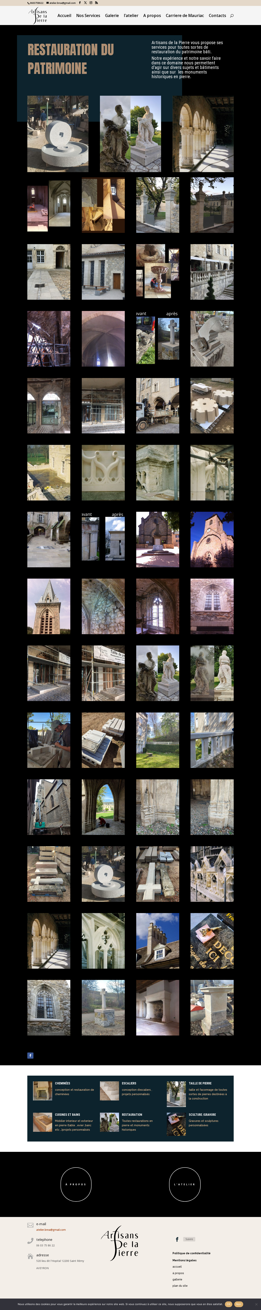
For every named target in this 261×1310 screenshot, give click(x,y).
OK (228, 1304)
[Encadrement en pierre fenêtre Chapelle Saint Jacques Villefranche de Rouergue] (157, 633)
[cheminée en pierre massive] (157, 1034)
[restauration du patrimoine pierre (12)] (48, 365)
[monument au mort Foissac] (211, 700)
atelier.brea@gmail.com (51, 1229)
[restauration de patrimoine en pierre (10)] (211, 834)
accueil (177, 1266)
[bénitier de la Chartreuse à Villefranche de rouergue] (157, 298)
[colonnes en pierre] (48, 967)
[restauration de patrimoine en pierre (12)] (48, 834)
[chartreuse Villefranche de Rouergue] (157, 232)
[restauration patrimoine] (211, 1034)
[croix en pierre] (48, 767)
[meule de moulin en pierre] (103, 901)
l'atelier (185, 1184)
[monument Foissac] (157, 700)
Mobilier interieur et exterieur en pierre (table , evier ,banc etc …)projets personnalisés (74, 1125)
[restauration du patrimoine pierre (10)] (48, 432)
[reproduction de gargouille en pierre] (211, 365)
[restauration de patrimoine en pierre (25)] (103, 633)
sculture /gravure (202, 1114)
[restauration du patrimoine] (57, 171)
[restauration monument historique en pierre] (211, 901)
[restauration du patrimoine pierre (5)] (157, 499)
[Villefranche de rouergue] (157, 432)
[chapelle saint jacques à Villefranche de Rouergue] (48, 232)
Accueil (64, 16)
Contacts (217, 16)
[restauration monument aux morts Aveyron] (157, 566)
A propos (152, 16)
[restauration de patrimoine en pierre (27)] (211, 566)
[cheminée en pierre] (157, 967)
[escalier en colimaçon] (103, 232)
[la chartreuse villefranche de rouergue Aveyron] (211, 232)
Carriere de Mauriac (185, 16)
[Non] (256, 1304)
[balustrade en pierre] (103, 767)
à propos (76, 1184)
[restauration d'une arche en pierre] (103, 432)
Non (238, 1304)
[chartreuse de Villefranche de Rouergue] (48, 298)
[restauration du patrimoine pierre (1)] (157, 365)
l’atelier (131, 16)
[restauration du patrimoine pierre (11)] (103, 365)
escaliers (129, 1083)
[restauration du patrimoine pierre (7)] (48, 499)
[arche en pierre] (48, 700)
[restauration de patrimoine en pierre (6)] (103, 1034)
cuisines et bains (67, 1114)
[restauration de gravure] (211, 967)
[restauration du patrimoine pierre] (103, 499)
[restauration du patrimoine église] (211, 499)
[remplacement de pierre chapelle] (157, 834)
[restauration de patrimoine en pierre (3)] (103, 967)
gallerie (177, 1279)
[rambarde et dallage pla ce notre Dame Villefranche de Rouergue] (211, 298)
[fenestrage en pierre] (48, 1034)
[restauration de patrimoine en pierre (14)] (157, 767)
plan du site (180, 1285)
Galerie (112, 16)
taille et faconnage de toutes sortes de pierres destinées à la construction (208, 1094)
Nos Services (88, 16)
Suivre (189, 1239)
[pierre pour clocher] (211, 432)
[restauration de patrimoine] (48, 633)
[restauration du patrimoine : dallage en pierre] (48, 566)
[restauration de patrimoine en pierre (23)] (211, 633)
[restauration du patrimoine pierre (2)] (103, 566)
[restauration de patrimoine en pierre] (48, 901)
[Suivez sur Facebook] (30, 1056)
